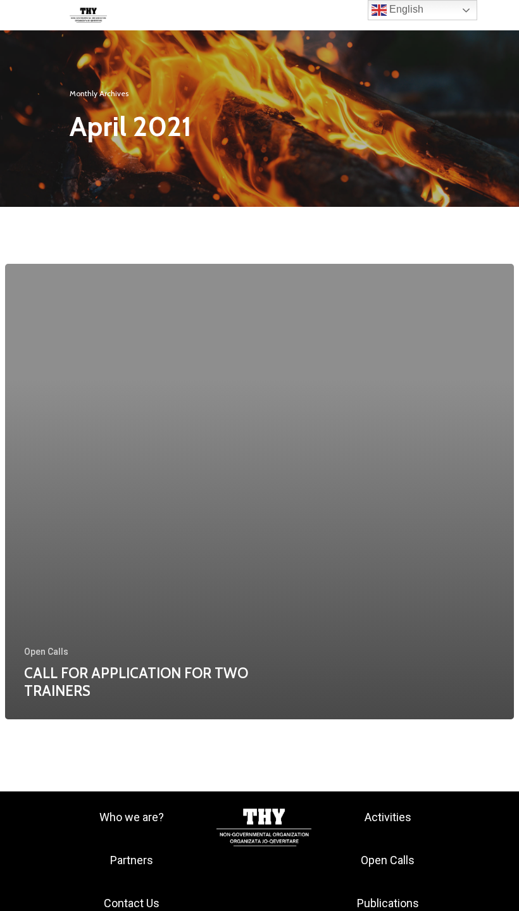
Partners (131, 860)
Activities (388, 817)
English (405, 9)
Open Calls (46, 652)
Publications (388, 903)
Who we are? (131, 817)
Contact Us (131, 903)
